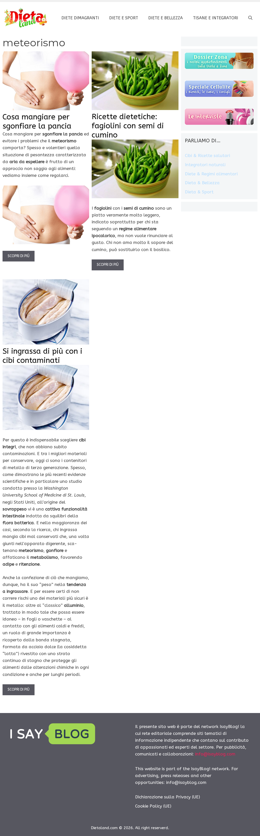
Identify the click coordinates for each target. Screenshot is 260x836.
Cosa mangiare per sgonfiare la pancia (37, 121)
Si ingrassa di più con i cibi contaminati (42, 356)
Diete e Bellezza (165, 18)
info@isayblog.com (215, 753)
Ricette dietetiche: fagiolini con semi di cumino (128, 126)
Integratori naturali (205, 164)
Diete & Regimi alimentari (211, 173)
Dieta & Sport (199, 191)
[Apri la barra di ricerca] (250, 18)
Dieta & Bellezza (202, 182)
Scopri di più (18, 256)
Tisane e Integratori (215, 18)
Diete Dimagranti (80, 18)
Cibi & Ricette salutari (207, 155)
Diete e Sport (123, 18)
